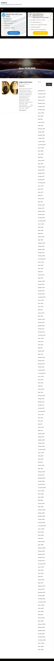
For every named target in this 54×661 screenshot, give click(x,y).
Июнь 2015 (40, 268)
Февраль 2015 (41, 281)
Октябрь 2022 (41, 109)
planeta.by (21, 86)
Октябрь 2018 (41, 141)
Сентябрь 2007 (42, 564)
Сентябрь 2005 (42, 640)
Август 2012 (41, 376)
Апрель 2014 (41, 313)
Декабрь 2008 (41, 516)
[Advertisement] (27, 48)
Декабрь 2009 (41, 478)
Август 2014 (41, 300)
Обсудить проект (14, 33)
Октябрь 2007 (41, 560)
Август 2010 (41, 452)
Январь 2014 (41, 322)
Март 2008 (40, 545)
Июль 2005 (41, 646)
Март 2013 (40, 354)
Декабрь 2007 (41, 554)
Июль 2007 (41, 570)
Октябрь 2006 (41, 599)
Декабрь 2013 (41, 325)
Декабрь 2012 (41, 364)
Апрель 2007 (41, 579)
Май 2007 (40, 576)
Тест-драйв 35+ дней (40, 33)
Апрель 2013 (41, 351)
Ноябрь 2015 (41, 252)
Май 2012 (40, 386)
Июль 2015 (40, 265)
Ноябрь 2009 (41, 481)
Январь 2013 (41, 360)
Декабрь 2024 (41, 90)
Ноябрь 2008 (41, 519)
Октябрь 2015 (41, 256)
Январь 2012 (41, 398)
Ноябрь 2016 (41, 214)
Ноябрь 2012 (41, 367)
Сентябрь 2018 (41, 144)
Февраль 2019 (41, 129)
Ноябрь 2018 (41, 138)
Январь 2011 (41, 437)
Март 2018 (40, 163)
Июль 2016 (40, 227)
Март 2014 (40, 316)
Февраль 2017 (41, 205)
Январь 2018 (41, 170)
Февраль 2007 (41, 586)
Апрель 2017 (41, 198)
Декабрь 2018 (41, 135)
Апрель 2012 (41, 389)
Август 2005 (41, 643)
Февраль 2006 (41, 624)
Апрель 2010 (41, 465)
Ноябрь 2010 (41, 443)
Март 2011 (40, 430)
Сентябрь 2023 (42, 94)
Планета (4, 3)
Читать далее (22, 110)
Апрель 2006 (41, 618)
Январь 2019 (41, 132)
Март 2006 (40, 621)
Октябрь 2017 (41, 179)
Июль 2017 (40, 189)
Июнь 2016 (40, 230)
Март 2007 (40, 583)
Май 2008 (40, 538)
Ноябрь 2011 (41, 405)
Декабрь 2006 (41, 592)
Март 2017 (40, 202)
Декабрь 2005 (41, 630)
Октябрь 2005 (41, 637)
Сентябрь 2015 (41, 259)
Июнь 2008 (41, 535)
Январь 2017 (41, 208)
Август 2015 (41, 262)
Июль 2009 (41, 494)
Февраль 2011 (41, 433)
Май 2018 (40, 157)
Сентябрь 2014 (42, 297)
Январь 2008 (41, 551)
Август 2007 (41, 567)
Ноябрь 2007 (41, 557)
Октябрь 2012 (41, 370)
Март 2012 (40, 392)
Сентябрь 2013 (41, 335)
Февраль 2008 (41, 548)
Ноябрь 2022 (41, 106)
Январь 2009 (41, 513)
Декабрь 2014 (41, 287)
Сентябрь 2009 (42, 487)
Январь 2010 (41, 475)
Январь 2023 (41, 100)
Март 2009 (40, 506)
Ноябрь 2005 (41, 633)
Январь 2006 (41, 627)
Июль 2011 (40, 418)
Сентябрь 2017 (41, 183)
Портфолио (7, 28)
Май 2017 (40, 195)
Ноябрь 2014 (41, 290)
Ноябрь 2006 (41, 595)
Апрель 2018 (41, 160)
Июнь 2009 (41, 497)
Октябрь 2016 (41, 217)
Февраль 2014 (41, 319)
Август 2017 (41, 186)
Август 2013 (41, 338)
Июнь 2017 (40, 192)
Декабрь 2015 (41, 249)
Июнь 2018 (40, 154)
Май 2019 (40, 119)
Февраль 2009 (41, 510)
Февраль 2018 (41, 167)
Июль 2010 (40, 456)
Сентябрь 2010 (41, 449)
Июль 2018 (40, 151)
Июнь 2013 (40, 344)
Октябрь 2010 (41, 446)
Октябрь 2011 (41, 408)
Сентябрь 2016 (41, 221)
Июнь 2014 (40, 306)
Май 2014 (40, 310)
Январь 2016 (41, 246)
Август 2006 (41, 605)
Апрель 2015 (41, 275)
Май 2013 (40, 348)
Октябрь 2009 (41, 484)
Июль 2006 (41, 608)
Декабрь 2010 (41, 440)
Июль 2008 (41, 532)
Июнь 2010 (40, 459)
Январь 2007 (41, 589)
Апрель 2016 (41, 237)
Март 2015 (40, 278)
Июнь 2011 (40, 421)
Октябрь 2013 (41, 332)
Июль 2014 (40, 303)
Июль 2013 (40, 341)
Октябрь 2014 (41, 294)
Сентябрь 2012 (41, 373)
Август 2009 (41, 491)
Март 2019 (40, 125)
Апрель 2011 (41, 427)
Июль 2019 (40, 116)
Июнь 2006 (41, 611)
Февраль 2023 (41, 97)
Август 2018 (41, 148)
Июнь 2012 (40, 383)
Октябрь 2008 (41, 522)
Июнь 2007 (41, 573)
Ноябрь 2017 (41, 176)
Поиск (39, 82)
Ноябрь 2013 (41, 329)
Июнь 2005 (41, 649)
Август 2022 (41, 113)
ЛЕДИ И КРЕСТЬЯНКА (26, 82)
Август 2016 (41, 224)
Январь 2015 (41, 284)
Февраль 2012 (41, 395)
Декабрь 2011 (41, 402)
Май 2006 (40, 614)
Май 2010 (40, 462)
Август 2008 (41, 529)
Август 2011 (41, 414)
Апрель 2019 (41, 122)
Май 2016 (40, 233)
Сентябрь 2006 (42, 602)
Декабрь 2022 (41, 103)
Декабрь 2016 (41, 211)
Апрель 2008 (41, 541)
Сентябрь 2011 (41, 411)
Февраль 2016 (41, 243)
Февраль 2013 (41, 357)
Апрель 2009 (41, 503)
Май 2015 (40, 271)
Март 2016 (40, 240)
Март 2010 (40, 468)
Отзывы (13, 28)
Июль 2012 (40, 379)
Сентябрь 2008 (42, 525)
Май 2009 (40, 500)
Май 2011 (40, 424)
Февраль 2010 (41, 472)
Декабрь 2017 (41, 173)
